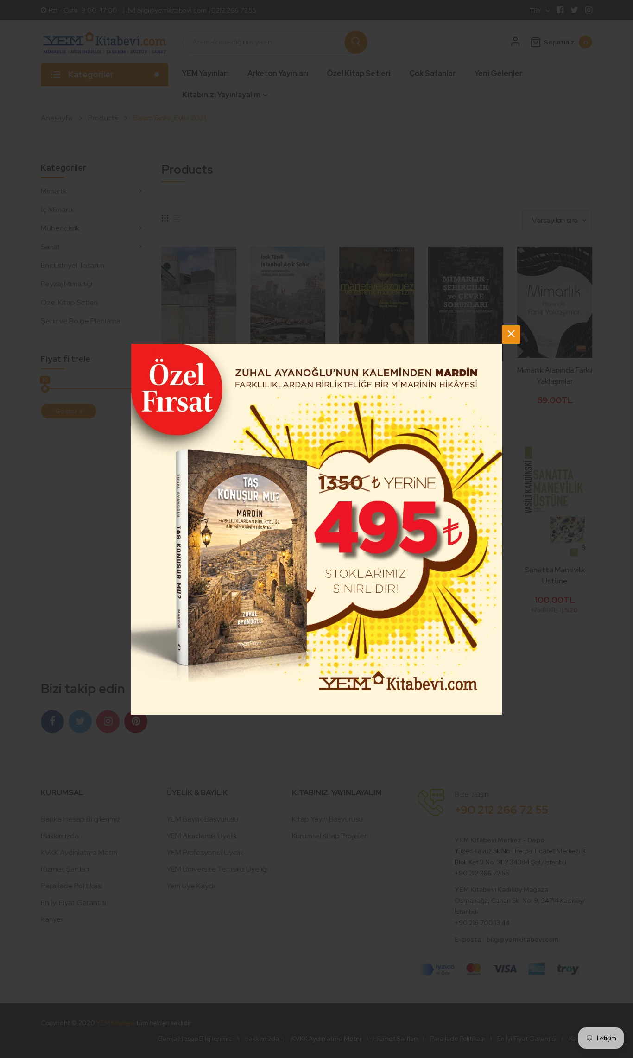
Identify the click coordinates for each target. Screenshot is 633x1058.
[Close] (511, 334)
